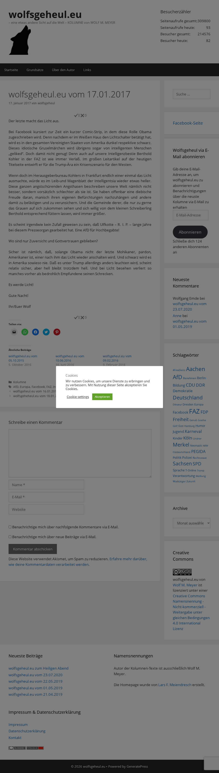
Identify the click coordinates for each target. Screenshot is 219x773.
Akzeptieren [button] (102, 397)
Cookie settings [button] (78, 397)
